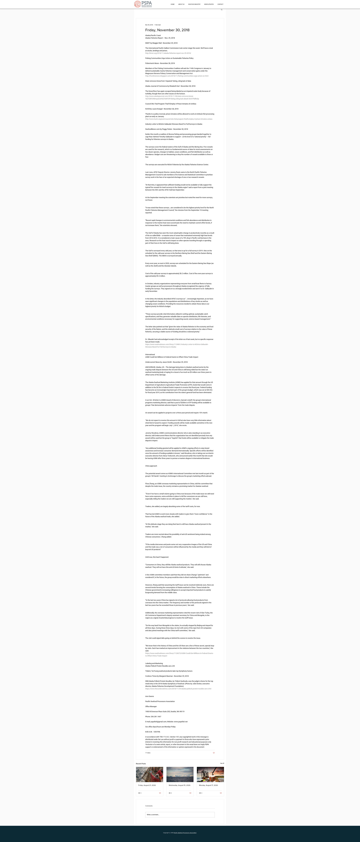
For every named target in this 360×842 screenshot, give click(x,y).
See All (222, 763)
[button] (222, 9)
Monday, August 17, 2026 (208, 785)
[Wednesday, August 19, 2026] (180, 774)
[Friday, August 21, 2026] (149, 774)
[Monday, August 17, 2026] (210, 774)
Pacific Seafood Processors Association (185, 832)
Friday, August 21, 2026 (147, 785)
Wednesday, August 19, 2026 (179, 785)
